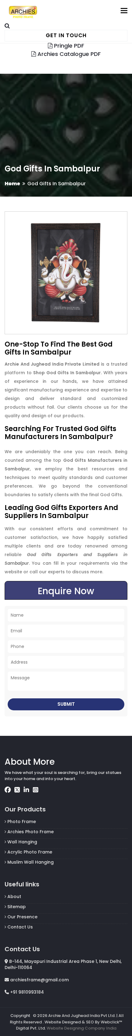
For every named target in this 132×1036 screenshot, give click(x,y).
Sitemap (16, 907)
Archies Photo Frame (30, 832)
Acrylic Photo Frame (29, 852)
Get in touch (66, 35)
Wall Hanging (21, 842)
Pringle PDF (68, 45)
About (13, 896)
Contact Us (19, 927)
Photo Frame (21, 821)
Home (12, 183)
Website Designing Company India (81, 1028)
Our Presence (21, 917)
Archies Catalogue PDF (68, 54)
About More (30, 762)
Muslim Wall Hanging (30, 862)
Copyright (20, 1015)
